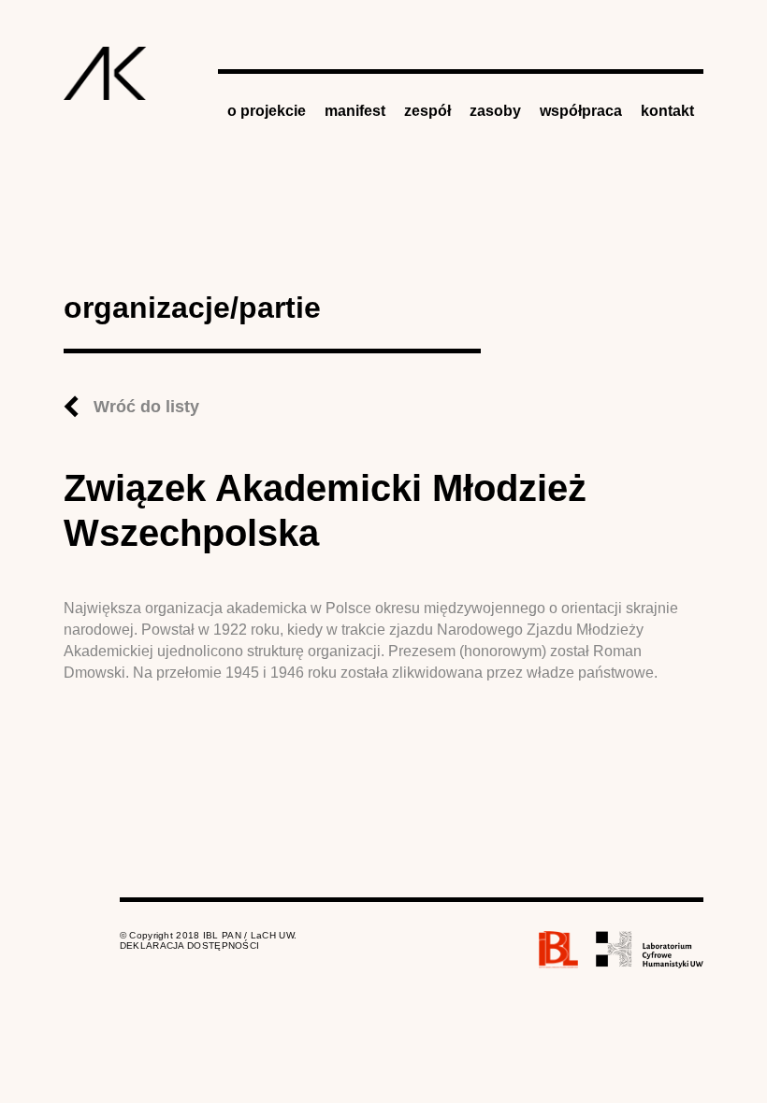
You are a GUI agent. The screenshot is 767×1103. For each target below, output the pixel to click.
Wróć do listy (146, 406)
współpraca (581, 111)
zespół (427, 111)
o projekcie (266, 111)
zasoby (495, 111)
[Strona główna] (105, 73)
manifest (355, 111)
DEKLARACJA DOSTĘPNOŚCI (190, 945)
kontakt (667, 111)
